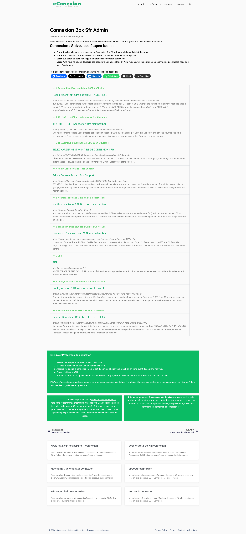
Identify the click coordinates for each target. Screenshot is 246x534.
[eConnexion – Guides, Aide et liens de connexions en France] (67, 4)
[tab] (119, 88)
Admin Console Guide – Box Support (73, 175)
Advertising (192, 530)
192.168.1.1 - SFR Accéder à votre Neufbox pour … (81, 123)
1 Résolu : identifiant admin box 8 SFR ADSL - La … (81, 88)
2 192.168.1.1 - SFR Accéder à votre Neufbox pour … (82, 117)
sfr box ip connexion (141, 491)
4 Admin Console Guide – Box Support (75, 168)
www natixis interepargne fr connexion (74, 445)
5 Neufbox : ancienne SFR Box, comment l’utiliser (80, 197)
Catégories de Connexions (160, 4)
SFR (55, 262)
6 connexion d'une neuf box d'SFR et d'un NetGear (81, 226)
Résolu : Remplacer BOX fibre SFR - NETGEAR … (80, 317)
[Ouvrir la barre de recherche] (189, 4)
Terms (172, 530)
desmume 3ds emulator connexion (72, 468)
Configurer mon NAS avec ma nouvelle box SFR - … (81, 288)
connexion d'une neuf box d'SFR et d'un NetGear (80, 233)
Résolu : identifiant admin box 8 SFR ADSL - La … (80, 94)
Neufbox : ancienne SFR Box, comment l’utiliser (79, 204)
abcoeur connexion (140, 468)
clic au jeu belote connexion (68, 491)
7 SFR (59, 255)
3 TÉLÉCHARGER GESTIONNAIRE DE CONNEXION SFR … (83, 143)
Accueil (141, 4)
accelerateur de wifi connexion (147, 445)
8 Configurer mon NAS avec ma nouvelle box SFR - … (82, 281)
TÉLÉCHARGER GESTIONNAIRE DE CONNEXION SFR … (84, 149)
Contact (180, 4)
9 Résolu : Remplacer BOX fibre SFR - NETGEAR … (81, 310)
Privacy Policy (161, 530)
